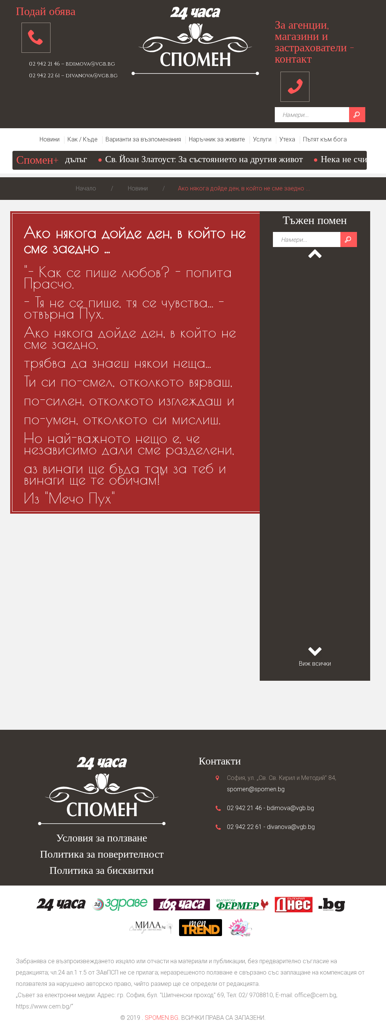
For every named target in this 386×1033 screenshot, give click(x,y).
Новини (50, 139)
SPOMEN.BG (161, 1017)
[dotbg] (332, 904)
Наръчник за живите (217, 139)
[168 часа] (181, 904)
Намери (357, 114)
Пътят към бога (325, 139)
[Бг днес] (293, 904)
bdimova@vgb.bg (290, 808)
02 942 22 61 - (247, 826)
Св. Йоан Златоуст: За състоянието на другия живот (192, 159)
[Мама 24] (240, 926)
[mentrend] (200, 926)
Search (348, 239)
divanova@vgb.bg (291, 826)
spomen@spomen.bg (256, 789)
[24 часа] (61, 904)
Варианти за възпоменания (143, 139)
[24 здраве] (119, 904)
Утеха (287, 139)
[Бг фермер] (242, 904)
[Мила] (151, 926)
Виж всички (315, 663)
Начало (86, 188)
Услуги (262, 139)
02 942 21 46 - (247, 808)
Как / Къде (82, 139)
